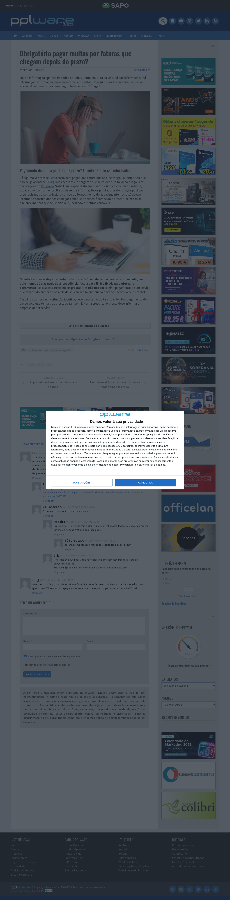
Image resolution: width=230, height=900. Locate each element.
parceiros (82, 427)
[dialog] (115, 450)
